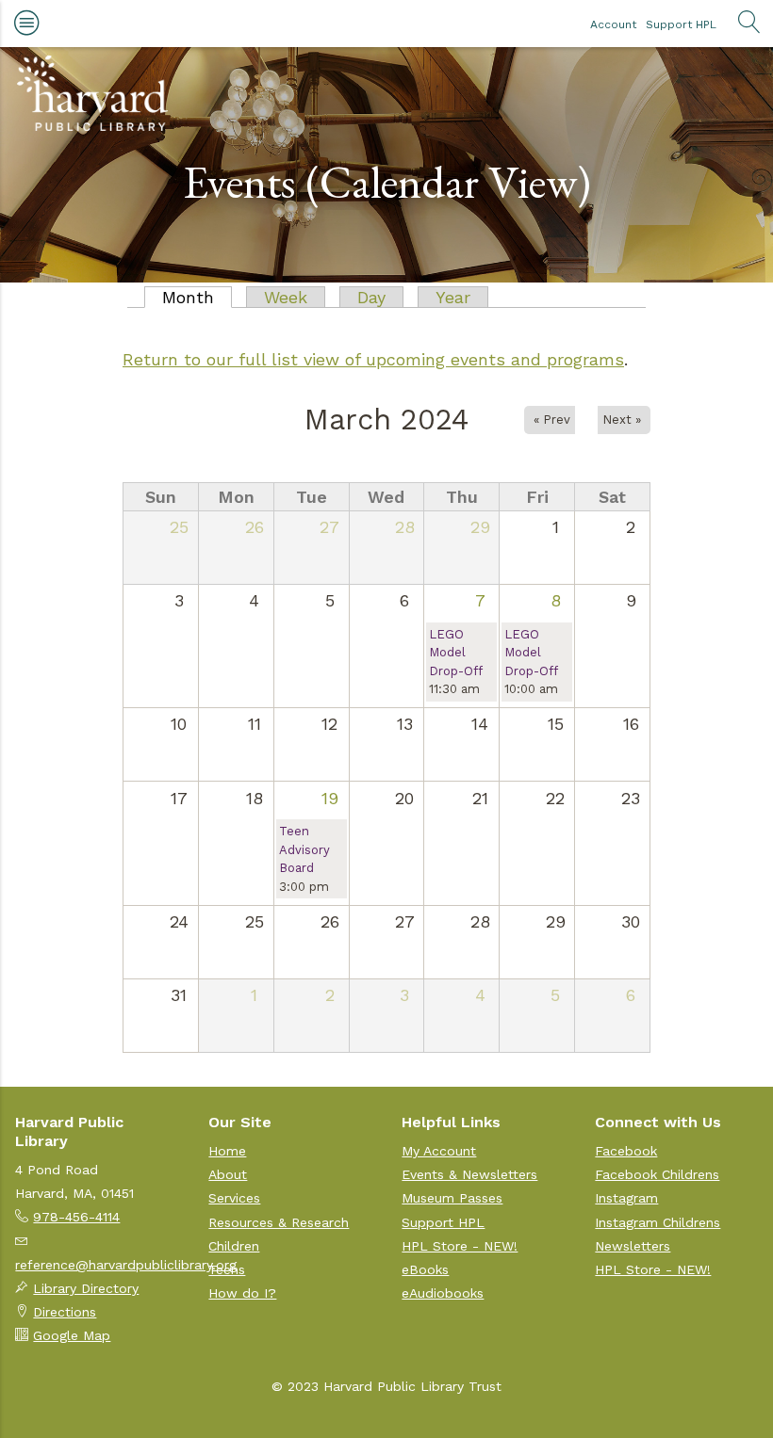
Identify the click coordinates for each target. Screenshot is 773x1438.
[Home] (92, 93)
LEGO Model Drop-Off (456, 652)
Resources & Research (278, 1222)
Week (285, 297)
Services (234, 1197)
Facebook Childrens (657, 1174)
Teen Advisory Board (304, 849)
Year (453, 297)
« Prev (552, 419)
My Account (439, 1150)
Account (613, 24)
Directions (64, 1311)
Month (197, 297)
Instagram (626, 1197)
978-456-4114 (76, 1216)
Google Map (71, 1335)
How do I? (242, 1293)
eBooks (425, 1269)
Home (227, 1150)
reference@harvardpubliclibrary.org (126, 1264)
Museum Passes (452, 1197)
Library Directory (86, 1288)
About (227, 1174)
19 (329, 798)
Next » (621, 419)
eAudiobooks (443, 1293)
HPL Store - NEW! (460, 1245)
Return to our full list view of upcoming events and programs (373, 359)
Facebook (626, 1150)
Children (233, 1245)
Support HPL (681, 24)
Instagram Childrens (657, 1222)
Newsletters (632, 1245)
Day (371, 297)
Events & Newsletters (469, 1174)
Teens (226, 1269)
